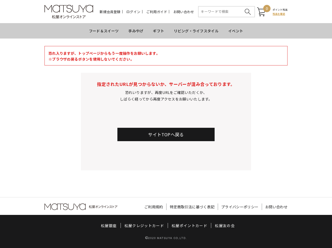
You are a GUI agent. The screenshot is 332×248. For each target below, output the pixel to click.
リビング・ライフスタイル (196, 30)
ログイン (133, 11)
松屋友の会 (225, 225)
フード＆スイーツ (104, 30)
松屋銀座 (109, 225)
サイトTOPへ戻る (166, 134)
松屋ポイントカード (189, 225)
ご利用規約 (153, 206)
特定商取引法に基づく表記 (192, 206)
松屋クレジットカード (144, 225)
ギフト (158, 30)
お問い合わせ (183, 11)
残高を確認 (279, 14)
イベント (235, 30)
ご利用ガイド (156, 11)
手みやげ (135, 30)
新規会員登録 (110, 11)
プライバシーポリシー (239, 206)
